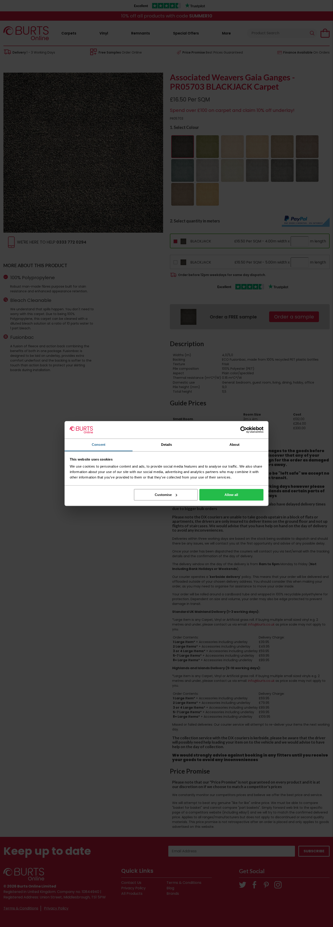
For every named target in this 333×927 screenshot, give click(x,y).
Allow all (231, 495)
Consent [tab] (98, 444)
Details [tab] (166, 444)
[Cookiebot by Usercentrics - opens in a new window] (243, 430)
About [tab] (234, 444)
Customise (163, 495)
